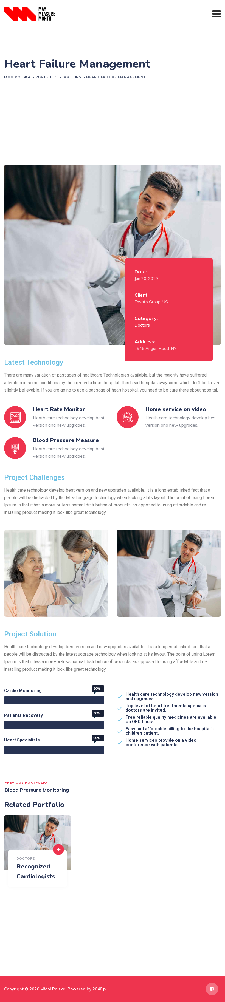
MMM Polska (53, 989)
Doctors (142, 325)
